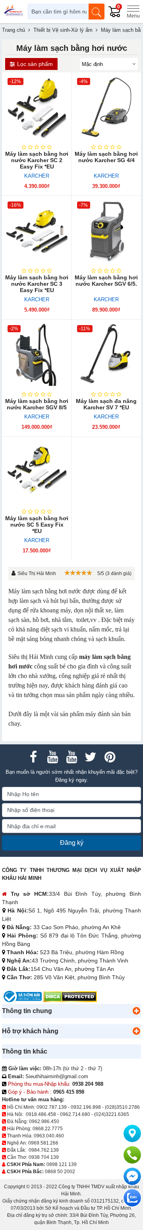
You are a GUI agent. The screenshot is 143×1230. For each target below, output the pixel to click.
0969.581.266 (43, 1143)
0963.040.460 (49, 1136)
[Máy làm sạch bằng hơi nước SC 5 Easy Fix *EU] (36, 471)
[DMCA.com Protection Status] (70, 996)
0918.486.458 (41, 1114)
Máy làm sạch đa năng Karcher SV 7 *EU (106, 404)
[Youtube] (52, 757)
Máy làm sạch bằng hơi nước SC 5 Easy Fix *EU (36, 524)
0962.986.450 (44, 1121)
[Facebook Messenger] (132, 1176)
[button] (136, 1011)
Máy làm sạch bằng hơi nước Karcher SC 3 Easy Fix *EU (36, 283)
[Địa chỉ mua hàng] (132, 1133)
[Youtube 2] (71, 757)
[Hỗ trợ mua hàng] (132, 1154)
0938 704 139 (44, 1157)
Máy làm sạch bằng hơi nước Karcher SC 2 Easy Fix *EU (36, 160)
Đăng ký (71, 842)
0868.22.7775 (48, 1128)
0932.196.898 (86, 1107)
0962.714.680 (75, 1114)
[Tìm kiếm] (96, 11)
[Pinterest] (109, 757)
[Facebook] (33, 757)
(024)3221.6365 (111, 1114)
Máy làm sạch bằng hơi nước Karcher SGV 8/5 (36, 404)
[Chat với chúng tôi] (132, 1197)
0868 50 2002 (60, 1171)
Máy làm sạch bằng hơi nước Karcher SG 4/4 (106, 157)
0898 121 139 (61, 1164)
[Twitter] (90, 757)
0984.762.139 (44, 1150)
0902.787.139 (52, 1107)
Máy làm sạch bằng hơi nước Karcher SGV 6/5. (106, 280)
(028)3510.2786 (122, 1107)
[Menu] (133, 11)
